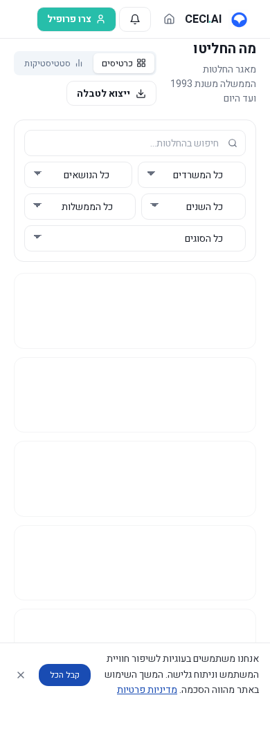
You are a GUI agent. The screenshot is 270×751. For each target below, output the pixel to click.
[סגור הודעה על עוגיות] (20, 675)
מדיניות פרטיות (147, 690)
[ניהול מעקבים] (135, 19)
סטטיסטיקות (47, 63)
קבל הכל (65, 675)
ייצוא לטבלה (103, 93)
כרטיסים (117, 63)
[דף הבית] (169, 19)
